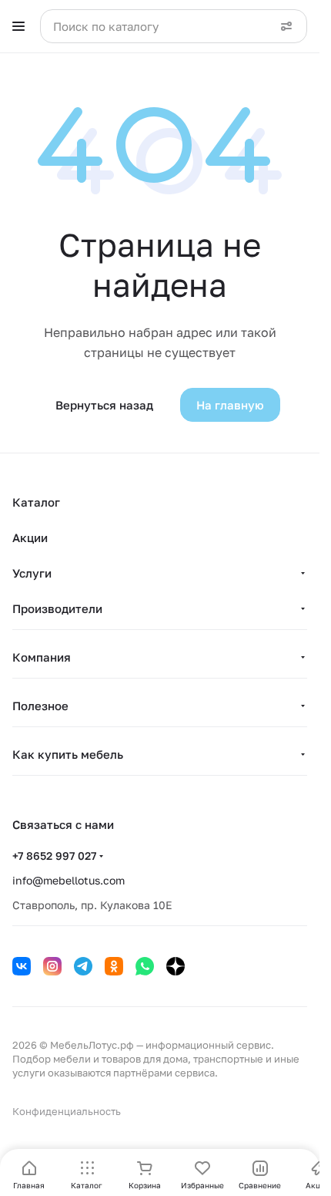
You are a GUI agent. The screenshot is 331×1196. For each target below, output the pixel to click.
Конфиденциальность (66, 1111)
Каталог (36, 502)
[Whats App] (144, 966)
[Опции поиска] (286, 26)
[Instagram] (52, 966)
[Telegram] (83, 966)
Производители (57, 608)
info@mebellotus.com (68, 880)
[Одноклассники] (114, 966)
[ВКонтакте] (21, 966)
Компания (41, 657)
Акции (30, 537)
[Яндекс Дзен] (175, 966)
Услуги (32, 573)
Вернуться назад (104, 405)
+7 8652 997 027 (54, 855)
